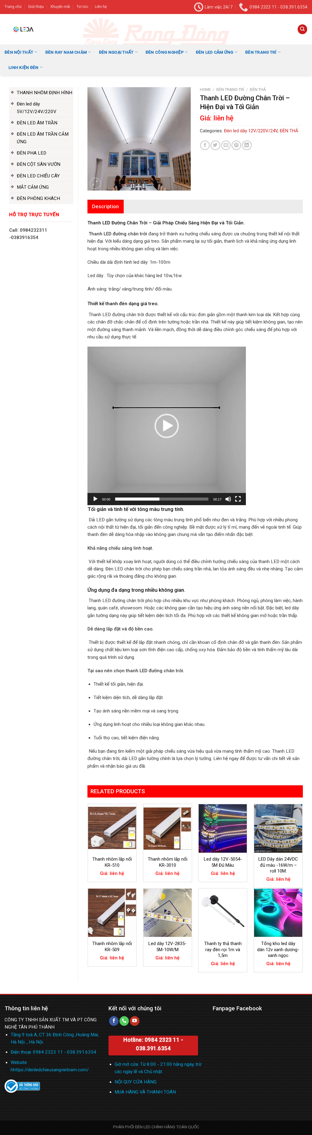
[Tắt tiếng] (228, 499)
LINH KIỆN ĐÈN (24, 67)
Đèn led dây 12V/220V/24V (251, 131)
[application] (166, 426)
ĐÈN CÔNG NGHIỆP (165, 52)
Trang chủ (13, 7)
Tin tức (82, 7)
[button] (166, 426)
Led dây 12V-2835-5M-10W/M (167, 946)
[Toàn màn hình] (238, 499)
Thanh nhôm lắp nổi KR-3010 (167, 862)
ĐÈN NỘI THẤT (19, 52)
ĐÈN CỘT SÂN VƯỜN (38, 164)
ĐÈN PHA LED (31, 153)
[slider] (161, 499)
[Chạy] (95, 499)
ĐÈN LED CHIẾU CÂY (38, 176)
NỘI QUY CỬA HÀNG (136, 1082)
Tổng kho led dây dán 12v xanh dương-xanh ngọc (278, 949)
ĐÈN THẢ (258, 89)
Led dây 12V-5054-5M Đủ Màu (223, 862)
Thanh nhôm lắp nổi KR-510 (112, 862)
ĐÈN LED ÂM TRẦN (37, 123)
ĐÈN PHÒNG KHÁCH (38, 198)
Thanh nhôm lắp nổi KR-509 (112, 946)
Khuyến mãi (60, 7)
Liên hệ (101, 7)
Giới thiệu (36, 7)
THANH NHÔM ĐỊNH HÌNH (44, 92)
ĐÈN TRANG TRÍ (261, 52)
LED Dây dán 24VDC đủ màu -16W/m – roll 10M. (278, 865)
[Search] (302, 29)
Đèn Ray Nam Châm (66, 52)
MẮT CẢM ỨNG (33, 187)
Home (205, 89)
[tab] (105, 207)
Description (105, 206)
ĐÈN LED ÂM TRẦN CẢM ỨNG (43, 137)
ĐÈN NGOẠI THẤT (116, 52)
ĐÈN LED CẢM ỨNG (214, 52)
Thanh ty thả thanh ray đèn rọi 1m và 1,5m (223, 949)
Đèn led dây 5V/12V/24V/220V (36, 107)
